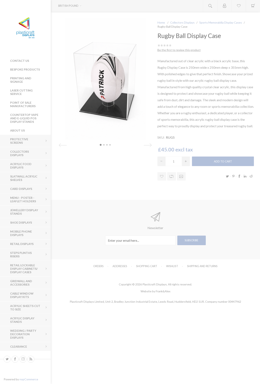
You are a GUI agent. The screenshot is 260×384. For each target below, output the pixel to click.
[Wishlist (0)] (239, 6)
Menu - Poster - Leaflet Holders (23, 199)
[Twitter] (7, 359)
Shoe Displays (21, 222)
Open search (210, 6)
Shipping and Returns (202, 266)
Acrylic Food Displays (20, 165)
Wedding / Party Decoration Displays (23, 334)
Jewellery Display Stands (24, 211)
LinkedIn (245, 176)
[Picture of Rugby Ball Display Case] (101, 145)
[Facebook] (15, 359)
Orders (98, 266)
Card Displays (21, 188)
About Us (17, 130)
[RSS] (30, 359)
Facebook (239, 176)
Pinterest (233, 176)
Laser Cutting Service (21, 92)
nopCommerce (29, 379)
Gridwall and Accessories (21, 282)
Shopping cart (146, 266)
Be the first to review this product (179, 50)
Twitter (227, 176)
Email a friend (181, 176)
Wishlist (172, 266)
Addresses (120, 266)
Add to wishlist (161, 176)
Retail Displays (22, 244)
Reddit (251, 176)
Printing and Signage (20, 79)
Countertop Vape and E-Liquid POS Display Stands (24, 118)
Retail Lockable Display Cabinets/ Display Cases (24, 268)
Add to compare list (171, 176)
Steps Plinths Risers (21, 254)
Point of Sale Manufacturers (23, 104)
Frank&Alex (163, 291)
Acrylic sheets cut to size (25, 307)
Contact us (19, 60)
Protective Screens (19, 140)
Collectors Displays (19, 153)
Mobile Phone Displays (21, 233)
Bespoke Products (25, 69)
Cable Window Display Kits (22, 295)
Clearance (18, 346)
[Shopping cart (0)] (253, 6)
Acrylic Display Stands (22, 320)
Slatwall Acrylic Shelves (23, 178)
